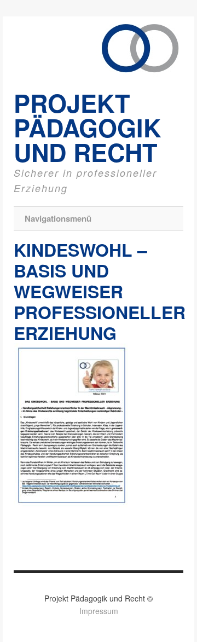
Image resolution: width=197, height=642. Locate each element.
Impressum (98, 610)
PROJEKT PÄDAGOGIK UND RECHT (87, 127)
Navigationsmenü (58, 218)
